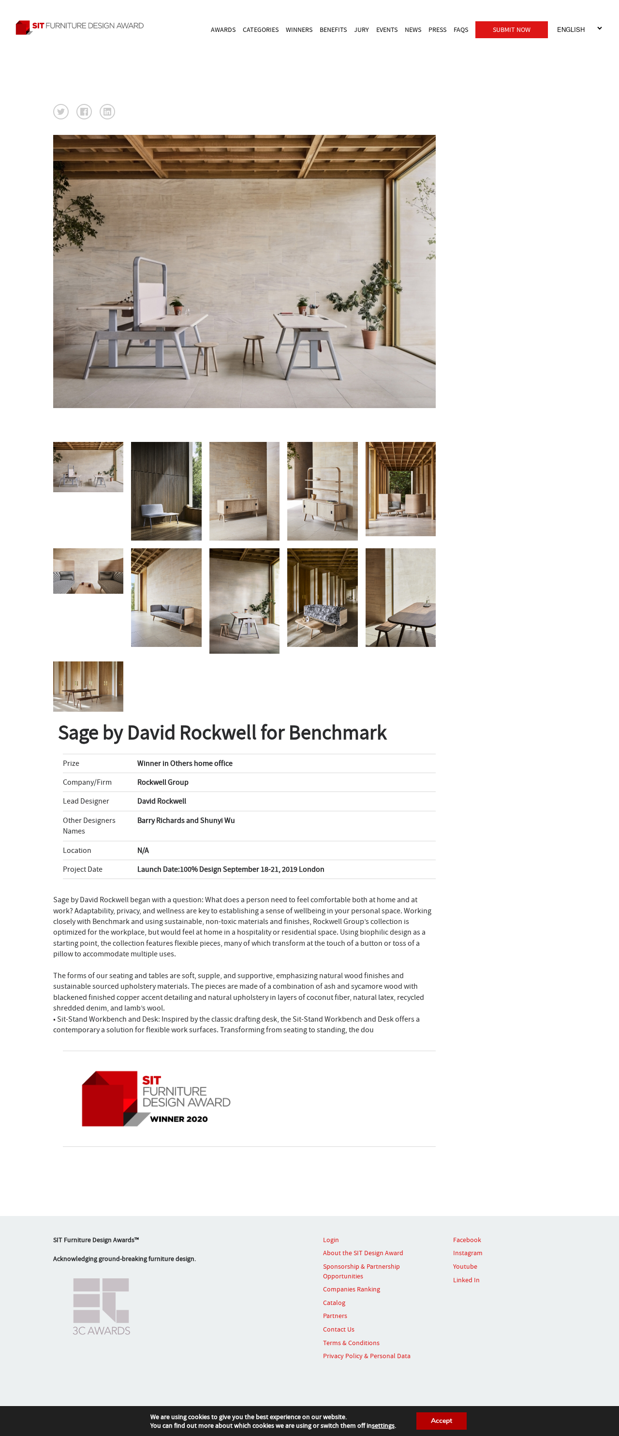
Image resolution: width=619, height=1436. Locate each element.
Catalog (334, 1302)
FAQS (461, 29)
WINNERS (299, 29)
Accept (441, 1420)
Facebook (467, 1239)
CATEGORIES (261, 29)
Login (331, 1239)
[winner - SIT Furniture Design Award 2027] (85, 27)
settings (383, 1425)
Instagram (468, 1252)
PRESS (437, 29)
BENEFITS (333, 29)
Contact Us (338, 1329)
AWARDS (223, 29)
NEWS (413, 29)
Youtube (465, 1266)
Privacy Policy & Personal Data (367, 1355)
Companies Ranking (351, 1289)
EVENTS (387, 29)
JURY (361, 29)
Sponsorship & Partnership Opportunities (361, 1271)
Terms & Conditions (351, 1342)
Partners (335, 1315)
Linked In (466, 1279)
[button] (61, 111)
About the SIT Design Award (363, 1252)
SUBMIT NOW (512, 29)
